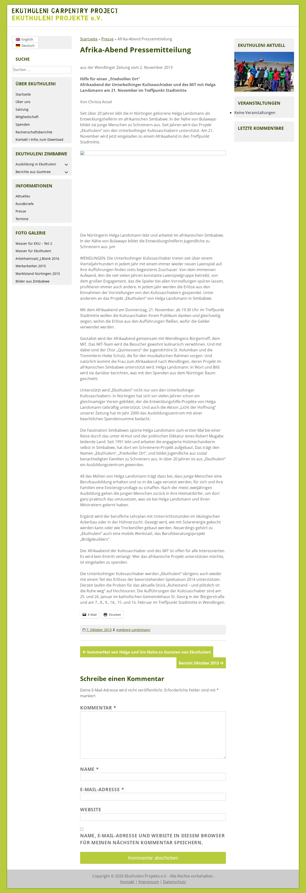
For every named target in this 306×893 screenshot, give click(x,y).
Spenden (23, 124)
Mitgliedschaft (27, 116)
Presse (21, 211)
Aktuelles (23, 196)
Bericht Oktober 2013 (199, 663)
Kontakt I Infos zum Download (39, 139)
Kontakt (127, 881)
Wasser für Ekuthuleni (33, 251)
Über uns (23, 101)
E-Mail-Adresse (102, 789)
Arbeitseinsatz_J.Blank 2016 (37, 258)
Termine (22, 219)
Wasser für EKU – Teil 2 (34, 243)
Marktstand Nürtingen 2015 (38, 273)
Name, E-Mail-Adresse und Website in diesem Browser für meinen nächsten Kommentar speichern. (152, 839)
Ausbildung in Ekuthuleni (36, 164)
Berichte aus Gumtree (33, 171)
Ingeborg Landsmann (133, 629)
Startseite (23, 94)
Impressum (148, 881)
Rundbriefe (25, 203)
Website (90, 809)
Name (89, 769)
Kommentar (98, 707)
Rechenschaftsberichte (34, 132)
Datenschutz (174, 881)
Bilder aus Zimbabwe (32, 281)
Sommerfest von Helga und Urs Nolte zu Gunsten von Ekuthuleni (149, 652)
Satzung (22, 109)
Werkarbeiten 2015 (31, 266)
